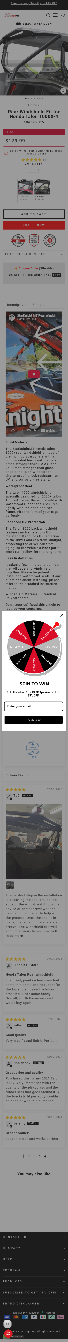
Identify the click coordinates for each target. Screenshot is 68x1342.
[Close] (62, 615)
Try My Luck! (34, 719)
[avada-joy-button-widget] (8, 1333)
